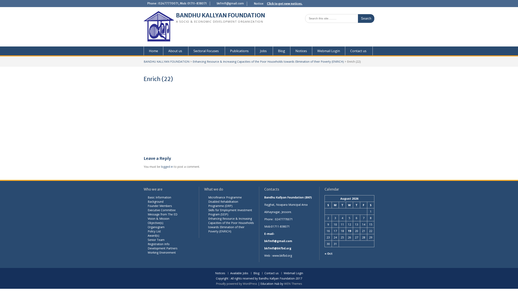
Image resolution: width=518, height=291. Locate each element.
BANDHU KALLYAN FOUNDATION (220, 15)
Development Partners (162, 248)
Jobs (263, 51)
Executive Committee (162, 210)
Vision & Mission (158, 218)
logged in (167, 167)
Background (155, 201)
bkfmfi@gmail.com (230, 3)
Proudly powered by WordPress (236, 284)
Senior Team (156, 240)
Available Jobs (239, 273)
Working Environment (162, 252)
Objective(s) (155, 223)
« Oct (328, 253)
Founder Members (160, 206)
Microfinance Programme (225, 197)
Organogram (156, 227)
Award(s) (153, 235)
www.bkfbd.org (282, 255)
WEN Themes (293, 284)
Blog (281, 51)
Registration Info (159, 244)
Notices (301, 51)
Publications (239, 51)
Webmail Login (328, 51)
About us (175, 51)
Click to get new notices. (285, 3)
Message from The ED (162, 214)
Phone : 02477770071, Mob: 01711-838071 (177, 3)
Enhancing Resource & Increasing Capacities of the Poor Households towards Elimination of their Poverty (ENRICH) (268, 61)
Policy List (154, 231)
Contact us (358, 51)
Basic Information (159, 197)
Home (153, 51)
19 (349, 231)
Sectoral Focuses (206, 51)
